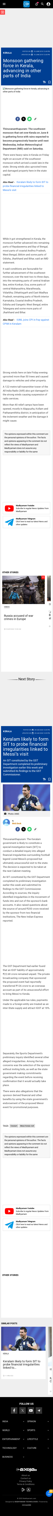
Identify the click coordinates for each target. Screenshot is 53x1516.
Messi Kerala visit (27, 1126)
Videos (7, 607)
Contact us (26, 1478)
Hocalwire (26, 1505)
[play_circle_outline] (23, 589)
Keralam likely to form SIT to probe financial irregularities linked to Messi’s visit (25, 186)
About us (25, 1475)
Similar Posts (9, 1323)
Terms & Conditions (25, 1484)
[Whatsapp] (29, 119)
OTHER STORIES (10, 572)
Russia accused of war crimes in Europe (18, 617)
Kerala (7, 53)
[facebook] (17, 119)
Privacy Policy (25, 1481)
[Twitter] (23, 119)
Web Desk (16, 823)
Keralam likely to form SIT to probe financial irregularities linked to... (21, 1364)
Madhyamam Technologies (26, 1502)
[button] (4, 4)
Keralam (14, 1126)
